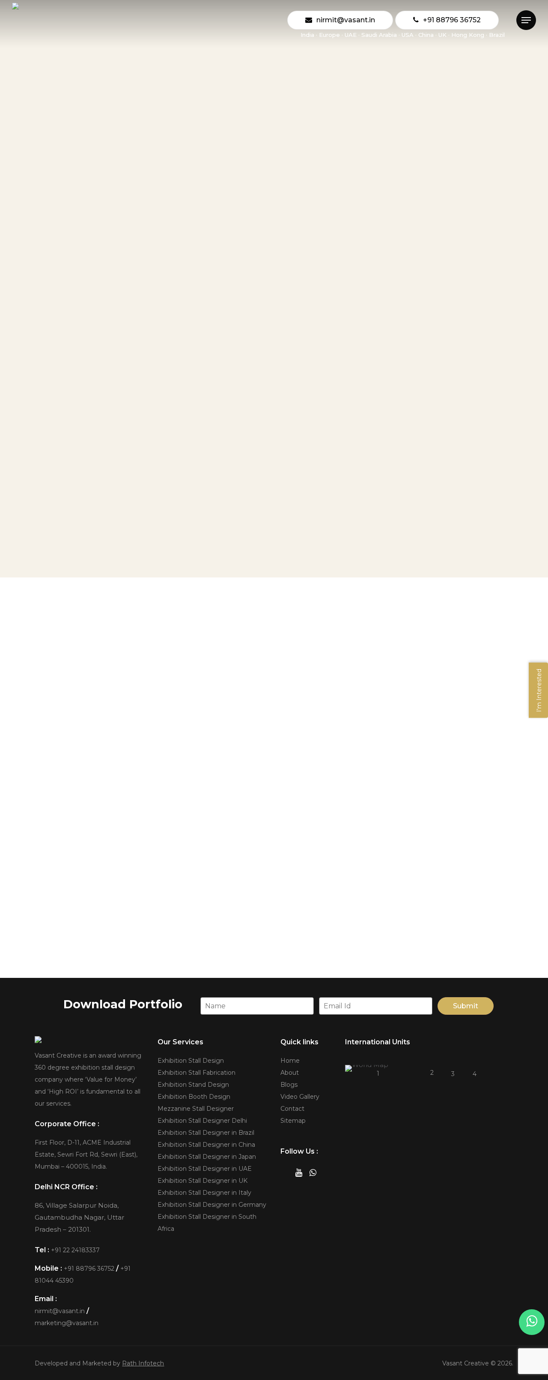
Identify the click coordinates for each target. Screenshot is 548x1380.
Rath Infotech (143, 1363)
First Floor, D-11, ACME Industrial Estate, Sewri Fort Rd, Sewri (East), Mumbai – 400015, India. (86, 1154)
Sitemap (293, 1120)
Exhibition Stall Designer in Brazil (206, 1132)
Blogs (289, 1084)
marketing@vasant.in (66, 1323)
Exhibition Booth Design (194, 1096)
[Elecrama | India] (138, 705)
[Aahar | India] (300, 705)
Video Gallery (299, 1096)
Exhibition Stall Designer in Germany (212, 1205)
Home (290, 1060)
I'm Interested (539, 690)
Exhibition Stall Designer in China (206, 1144)
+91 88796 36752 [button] (152, 962)
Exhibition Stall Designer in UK (202, 1181)
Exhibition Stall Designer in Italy (204, 1193)
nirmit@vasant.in (60, 1311)
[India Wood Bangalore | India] (461, 705)
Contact (292, 1108)
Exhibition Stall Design (191, 1060)
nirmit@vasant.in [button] (396, 962)
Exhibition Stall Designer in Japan (207, 1157)
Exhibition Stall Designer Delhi (202, 1120)
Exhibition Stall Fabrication (196, 1072)
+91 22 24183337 (75, 1250)
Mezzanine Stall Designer (196, 1108)
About (289, 1072)
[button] (526, 20)
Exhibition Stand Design (193, 1084)
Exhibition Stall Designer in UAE (205, 1169)
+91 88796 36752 (89, 1268)
